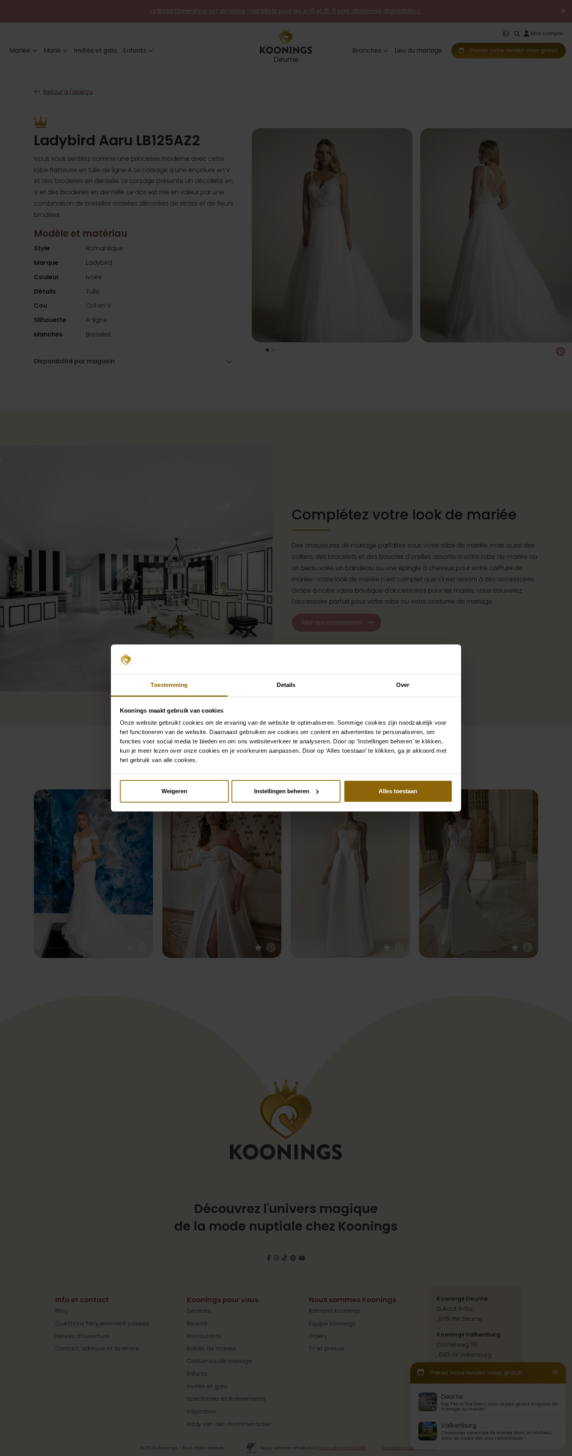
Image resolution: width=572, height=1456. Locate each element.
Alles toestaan (398, 791)
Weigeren (174, 791)
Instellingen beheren (281, 791)
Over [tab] (402, 684)
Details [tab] (286, 684)
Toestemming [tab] (169, 684)
